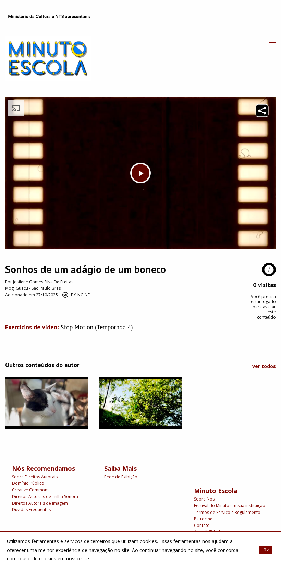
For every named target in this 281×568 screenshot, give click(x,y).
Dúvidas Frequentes (31, 510)
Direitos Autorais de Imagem (40, 503)
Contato (202, 525)
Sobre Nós (204, 499)
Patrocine (203, 519)
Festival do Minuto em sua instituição (229, 505)
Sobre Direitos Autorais (35, 477)
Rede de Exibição (120, 477)
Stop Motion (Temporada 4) (97, 327)
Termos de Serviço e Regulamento (227, 512)
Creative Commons (30, 490)
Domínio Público (28, 483)
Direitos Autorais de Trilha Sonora (45, 496)
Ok (266, 549)
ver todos (264, 366)
